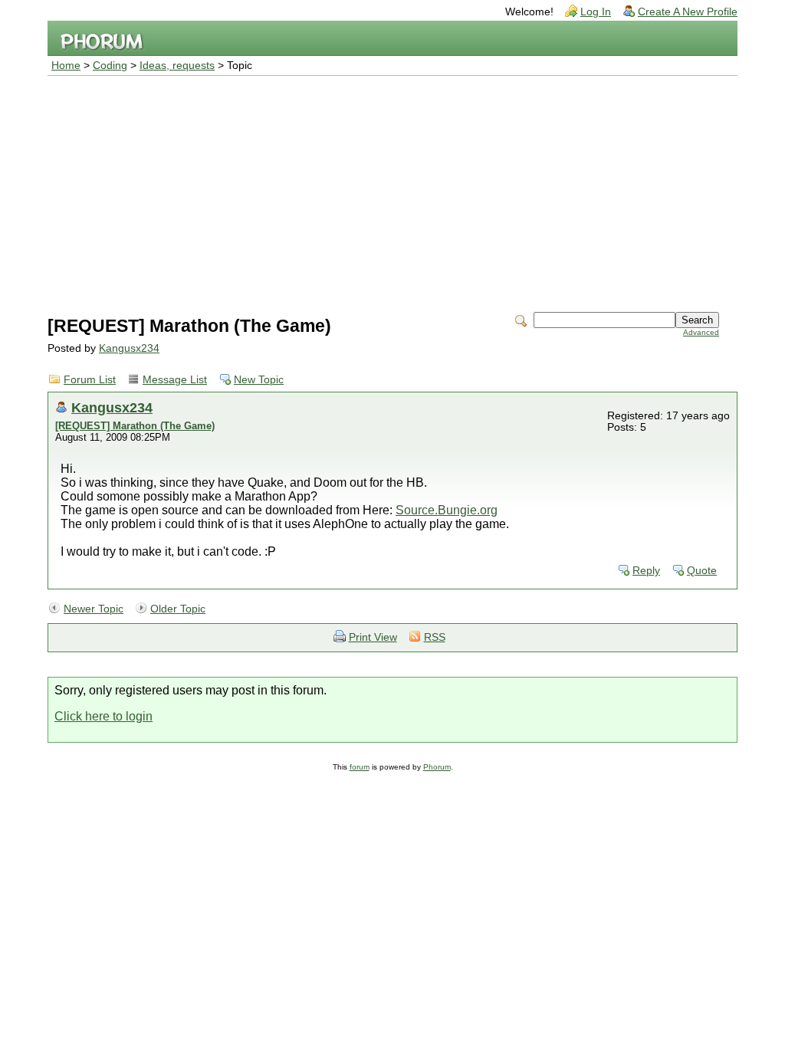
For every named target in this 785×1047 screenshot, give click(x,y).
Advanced (701, 332)
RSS (434, 637)
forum (360, 767)
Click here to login (103, 716)
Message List (175, 380)
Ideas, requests (177, 65)
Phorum (437, 767)
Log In (595, 12)
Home (65, 65)
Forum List (90, 380)
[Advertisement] (392, 191)
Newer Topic (93, 609)
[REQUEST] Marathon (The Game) (135, 426)
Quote (702, 570)
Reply (646, 570)
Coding (110, 65)
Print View (373, 637)
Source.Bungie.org (447, 510)
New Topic (259, 380)
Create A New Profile (687, 12)
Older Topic (177, 609)
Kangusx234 (129, 348)
